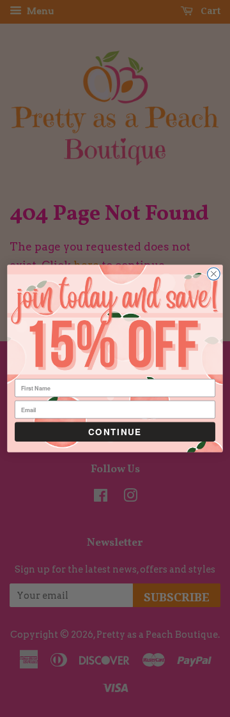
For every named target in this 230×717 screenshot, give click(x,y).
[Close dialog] (214, 274)
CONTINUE (115, 432)
